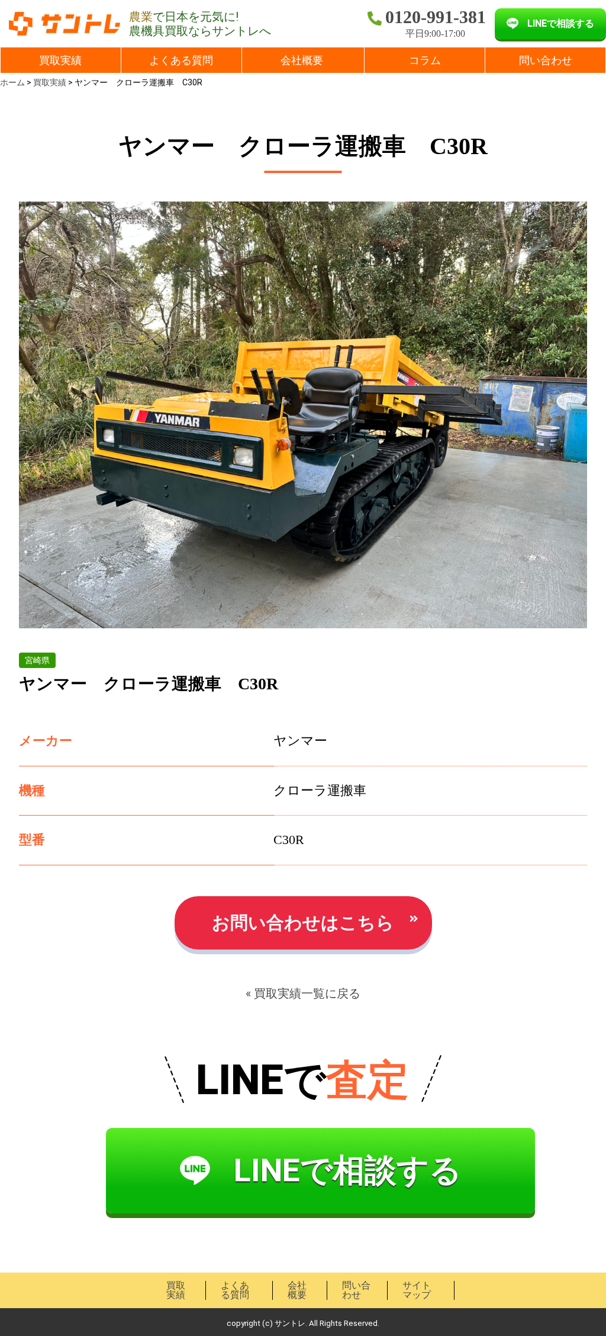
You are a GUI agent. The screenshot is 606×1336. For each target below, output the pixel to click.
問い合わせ (545, 60)
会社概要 (302, 60)
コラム (425, 60)
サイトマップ (416, 1290)
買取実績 (60, 60)
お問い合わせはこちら (303, 922)
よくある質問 (181, 60)
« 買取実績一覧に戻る (303, 993)
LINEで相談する (560, 23)
